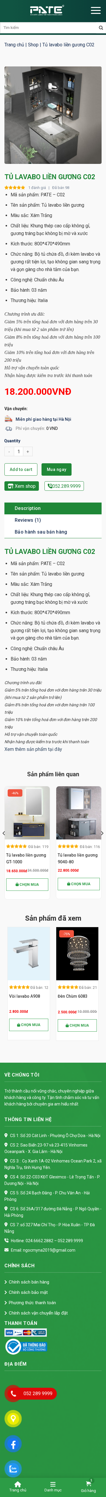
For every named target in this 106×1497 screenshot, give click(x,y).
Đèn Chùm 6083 (66, 996)
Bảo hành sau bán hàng (41, 532)
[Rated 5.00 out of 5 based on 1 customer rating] (14, 188)
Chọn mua (29, 885)
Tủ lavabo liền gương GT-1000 (26, 858)
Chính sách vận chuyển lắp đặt (38, 1313)
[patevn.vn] (47, 10)
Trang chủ (14, 45)
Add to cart (21, 469)
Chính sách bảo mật (28, 1292)
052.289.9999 (66, 486)
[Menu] (96, 10)
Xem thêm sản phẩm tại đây (33, 749)
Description (28, 508)
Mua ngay (56, 469)
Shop (33, 45)
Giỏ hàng (88, 1490)
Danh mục (53, 1490)
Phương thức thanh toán (32, 1302)
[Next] (102, 845)
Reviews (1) (28, 520)
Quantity (12, 440)
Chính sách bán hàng (29, 1282)
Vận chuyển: (16, 408)
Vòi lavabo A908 (17, 996)
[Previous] (4, 845)
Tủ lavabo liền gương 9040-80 (78, 858)
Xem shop (25, 486)
